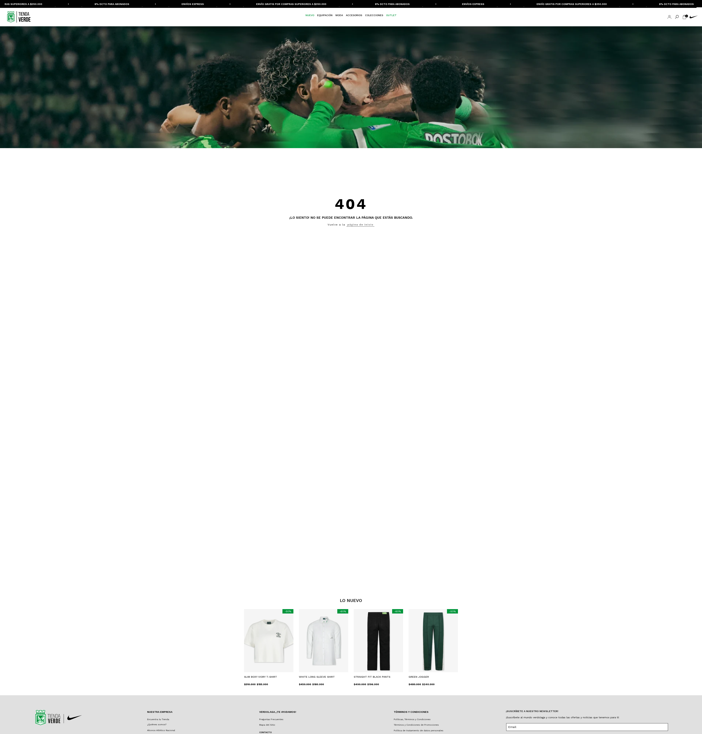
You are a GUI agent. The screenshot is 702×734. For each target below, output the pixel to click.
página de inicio (360, 224)
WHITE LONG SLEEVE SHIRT (317, 676)
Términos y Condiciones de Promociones (416, 725)
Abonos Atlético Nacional (161, 730)
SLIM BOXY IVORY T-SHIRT (260, 676)
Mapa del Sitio (267, 725)
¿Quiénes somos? (156, 724)
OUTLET (391, 15)
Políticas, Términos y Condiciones (412, 719)
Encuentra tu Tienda (158, 719)
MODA (339, 15)
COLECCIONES (374, 15)
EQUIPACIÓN (325, 15)
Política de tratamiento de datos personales (418, 730)
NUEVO (309, 15)
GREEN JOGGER (419, 676)
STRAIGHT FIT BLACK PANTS (372, 676)
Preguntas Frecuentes (271, 719)
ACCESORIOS (354, 15)
